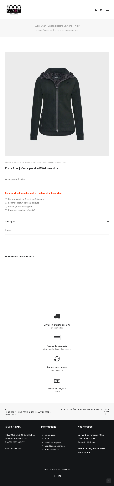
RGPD (47, 438)
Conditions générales (54, 446)
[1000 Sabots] (14, 10)
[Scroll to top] (108, 480)
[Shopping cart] (99, 9)
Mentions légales (52, 442)
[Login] (94, 9)
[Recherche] (89, 9)
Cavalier (27, 162)
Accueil (39, 30)
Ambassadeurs (51, 449)
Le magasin (49, 435)
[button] (107, 9)
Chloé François (64, 469)
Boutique (17, 162)
